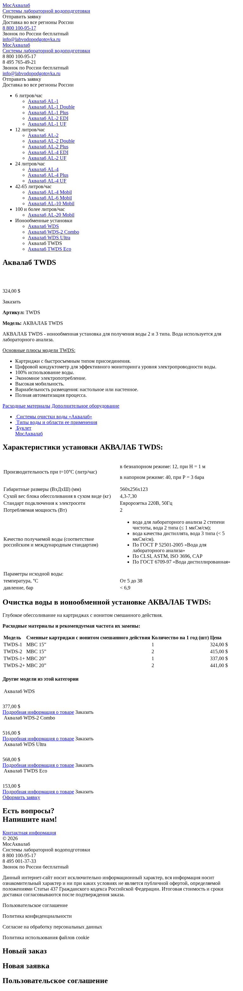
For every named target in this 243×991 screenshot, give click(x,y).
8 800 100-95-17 (19, 28)
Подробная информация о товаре (38, 712)
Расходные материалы (26, 406)
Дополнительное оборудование (85, 406)
